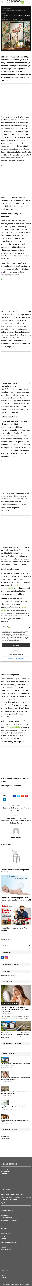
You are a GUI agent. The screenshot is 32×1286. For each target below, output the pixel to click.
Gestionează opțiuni (16, 655)
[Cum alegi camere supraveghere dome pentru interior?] (5, 1102)
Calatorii (3, 1277)
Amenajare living (5, 1215)
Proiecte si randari (6, 1249)
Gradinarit (4, 1173)
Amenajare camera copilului (9, 1220)
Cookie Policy (10, 658)
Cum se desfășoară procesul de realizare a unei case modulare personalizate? (7, 1035)
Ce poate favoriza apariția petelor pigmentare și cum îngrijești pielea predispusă (15, 1009)
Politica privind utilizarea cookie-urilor (12, 1194)
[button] (29, 627)
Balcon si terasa (5, 1171)
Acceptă (16, 645)
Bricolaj (3, 1208)
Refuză (16, 650)
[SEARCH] (29, 945)
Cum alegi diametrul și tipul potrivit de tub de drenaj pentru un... (22, 1034)
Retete (3, 1275)
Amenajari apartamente (7, 1134)
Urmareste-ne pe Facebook (12, 1043)
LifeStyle (4, 13)
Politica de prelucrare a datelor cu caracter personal (16, 1197)
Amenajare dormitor (6, 1217)
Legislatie (3, 1238)
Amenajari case (5, 1136)
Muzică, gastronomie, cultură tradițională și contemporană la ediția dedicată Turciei (16, 820)
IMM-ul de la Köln (13, 727)
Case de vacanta (5, 1138)
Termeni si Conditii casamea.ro (9, 1199)
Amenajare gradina (6, 1169)
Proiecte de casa (5, 1234)
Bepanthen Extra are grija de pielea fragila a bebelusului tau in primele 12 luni (16, 900)
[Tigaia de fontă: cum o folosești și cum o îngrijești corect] (5, 1116)
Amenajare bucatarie (7, 1210)
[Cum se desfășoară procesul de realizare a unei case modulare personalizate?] (8, 1026)
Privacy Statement (20, 658)
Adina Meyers (6, 19)
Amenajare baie (5, 1213)
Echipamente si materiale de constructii (12, 1252)
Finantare (3, 1236)
